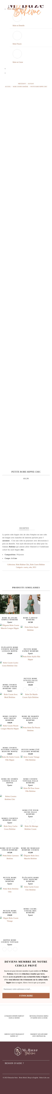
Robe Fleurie (17, 44)
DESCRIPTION (24, 528)
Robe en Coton (18, 62)
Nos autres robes (15, 8)
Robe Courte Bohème (37, 564)
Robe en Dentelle (18, 26)
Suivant (31, 83)
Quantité (26, 498)
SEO (34, 567)
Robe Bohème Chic (22, 564)
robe (30, 567)
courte (26, 567)
